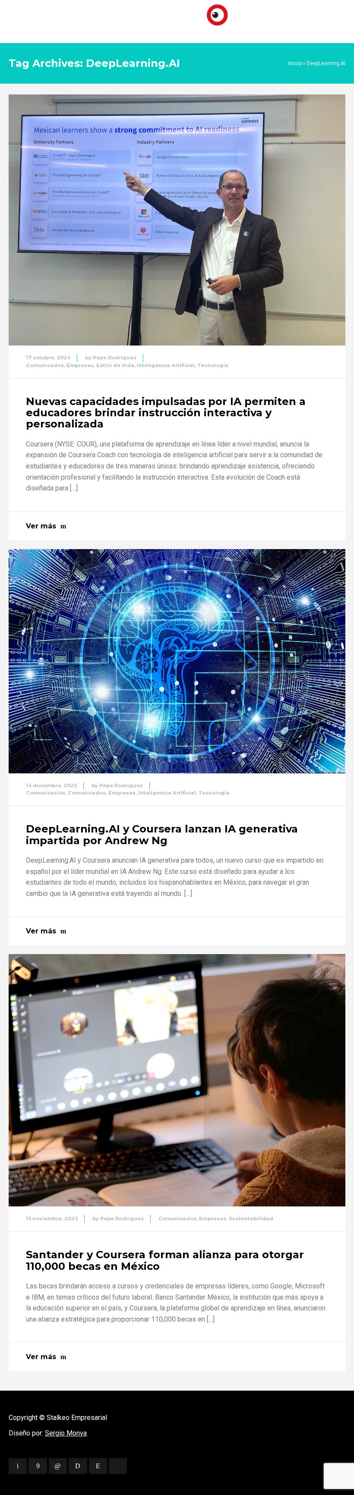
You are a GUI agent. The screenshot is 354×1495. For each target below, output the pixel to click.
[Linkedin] (58, 1466)
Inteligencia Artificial (166, 365)
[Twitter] (18, 1466)
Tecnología (212, 365)
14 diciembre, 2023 (51, 785)
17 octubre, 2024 (48, 358)
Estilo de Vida (115, 365)
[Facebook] (37, 1466)
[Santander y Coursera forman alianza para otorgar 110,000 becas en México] (177, 1080)
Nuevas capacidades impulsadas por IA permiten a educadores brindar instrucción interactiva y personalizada (166, 412)
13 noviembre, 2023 (52, 1218)
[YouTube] (118, 1466)
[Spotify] (78, 1466)
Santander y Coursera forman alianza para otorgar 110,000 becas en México (165, 1260)
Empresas (80, 365)
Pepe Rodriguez (114, 358)
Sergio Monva (66, 1433)
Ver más (41, 526)
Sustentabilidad (251, 1218)
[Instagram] (98, 1466)
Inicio (294, 63)
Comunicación (45, 793)
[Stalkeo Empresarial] (177, 19)
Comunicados (45, 365)
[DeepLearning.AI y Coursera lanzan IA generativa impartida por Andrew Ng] (177, 661)
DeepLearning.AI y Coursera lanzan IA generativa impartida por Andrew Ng (162, 834)
